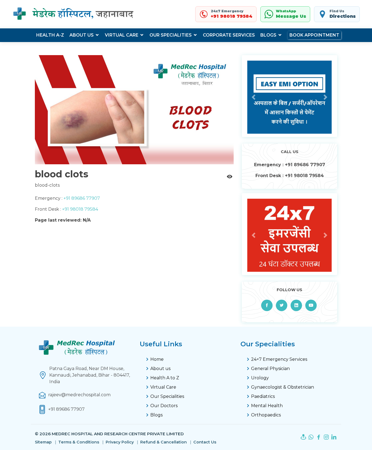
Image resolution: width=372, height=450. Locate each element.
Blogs (268, 35)
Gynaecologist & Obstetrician (282, 387)
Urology (260, 377)
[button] (253, 97)
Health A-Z (50, 35)
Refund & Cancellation (163, 442)
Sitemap (43, 442)
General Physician (270, 368)
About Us (81, 35)
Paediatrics (263, 396)
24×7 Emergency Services (279, 359)
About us (160, 368)
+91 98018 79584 (79, 209)
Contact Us (204, 442)
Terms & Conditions (78, 442)
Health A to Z (164, 377)
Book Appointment (314, 35)
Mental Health (267, 405)
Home (157, 359)
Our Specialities (171, 35)
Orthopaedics (266, 415)
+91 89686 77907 (81, 198)
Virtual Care (121, 35)
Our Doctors (164, 405)
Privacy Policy (120, 442)
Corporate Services (229, 35)
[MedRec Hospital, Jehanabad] (74, 14)
